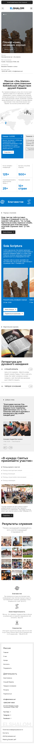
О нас (5, 656)
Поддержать (7, 668)
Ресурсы (6, 690)
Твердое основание (9, 686)
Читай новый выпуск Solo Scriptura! (17, 2)
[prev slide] (5, 447)
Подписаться (7, 694)
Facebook (6, 718)
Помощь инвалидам (9, 480)
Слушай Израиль (11, 369)
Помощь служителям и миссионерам (14, 477)
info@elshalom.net (9, 699)
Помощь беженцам (9, 474)
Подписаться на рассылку (13, 314)
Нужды (5, 660)
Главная (5, 652)
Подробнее (7, 152)
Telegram (6, 715)
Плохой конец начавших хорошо (15, 300)
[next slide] (11, 447)
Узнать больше (7, 232)
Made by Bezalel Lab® (9, 739)
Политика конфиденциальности (13, 730)
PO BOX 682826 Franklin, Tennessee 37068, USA (11, 706)
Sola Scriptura (7, 678)
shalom (17, 8)
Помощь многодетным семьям (12, 470)
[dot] (3, 14)
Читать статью (8, 49)
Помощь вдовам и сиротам (11, 467)
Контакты (6, 664)
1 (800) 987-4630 (9, 703)
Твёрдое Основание (12, 386)
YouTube (6, 712)
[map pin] (6, 123)
